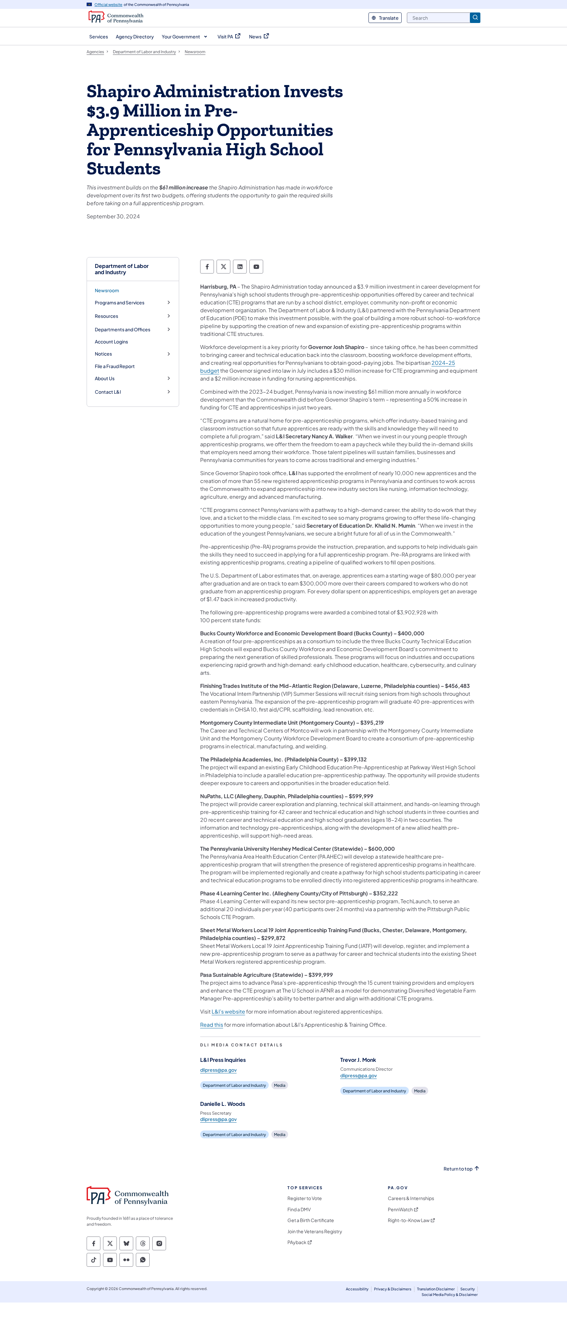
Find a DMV (299, 1209)
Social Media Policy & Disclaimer (450, 1294)
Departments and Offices (122, 329)
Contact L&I (108, 392)
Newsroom (107, 290)
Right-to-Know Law (409, 1220)
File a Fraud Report (115, 366)
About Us (105, 378)
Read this (211, 1024)
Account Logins (111, 341)
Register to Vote (304, 1198)
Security (467, 1289)
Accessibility (357, 1289)
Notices (103, 354)
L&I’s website (228, 1011)
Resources (106, 316)
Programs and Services (119, 302)
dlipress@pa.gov (218, 1070)
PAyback (296, 1242)
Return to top (458, 1169)
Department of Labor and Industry (122, 269)
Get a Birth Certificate (310, 1220)
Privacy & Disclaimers (392, 1289)
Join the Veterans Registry (314, 1231)
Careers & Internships (411, 1198)
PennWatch (400, 1209)
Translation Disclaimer (436, 1289)
